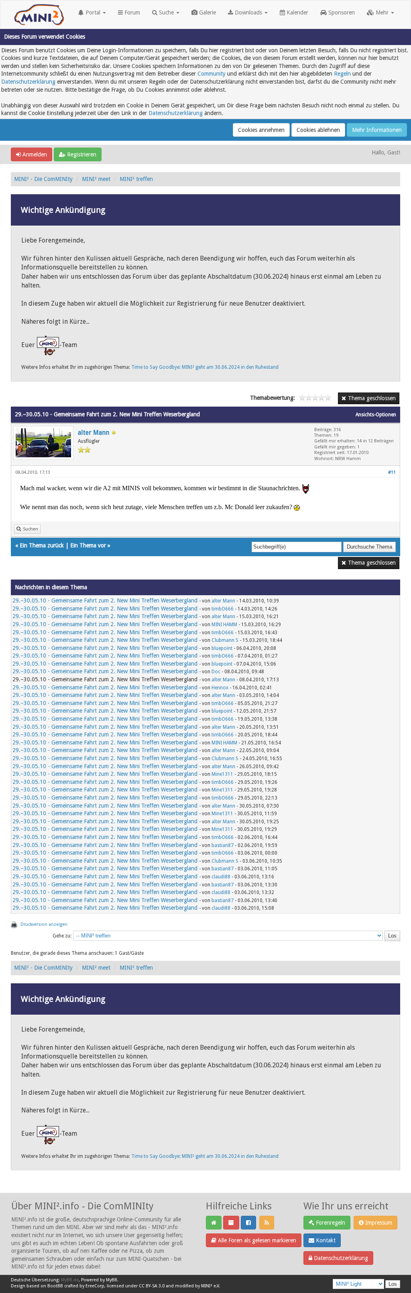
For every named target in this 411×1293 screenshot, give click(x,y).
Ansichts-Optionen (376, 414)
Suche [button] (166, 12)
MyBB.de (70, 1280)
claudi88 (221, 877)
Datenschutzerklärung (28, 81)
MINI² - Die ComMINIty (43, 179)
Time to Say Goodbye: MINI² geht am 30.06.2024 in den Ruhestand (205, 367)
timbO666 (223, 609)
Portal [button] (93, 12)
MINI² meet (96, 179)
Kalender (296, 12)
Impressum (378, 1222)
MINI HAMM (224, 624)
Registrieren (80, 154)
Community (211, 73)
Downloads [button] (248, 12)
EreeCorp (94, 1286)
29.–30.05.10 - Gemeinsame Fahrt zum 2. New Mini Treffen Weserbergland (104, 600)
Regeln (342, 73)
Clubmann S (225, 640)
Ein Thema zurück (42, 545)
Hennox (220, 688)
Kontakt (325, 1240)
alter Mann (93, 432)
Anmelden (34, 154)
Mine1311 (222, 774)
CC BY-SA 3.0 (152, 1286)
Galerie (206, 12)
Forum (131, 12)
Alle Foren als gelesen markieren (256, 1240)
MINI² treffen (136, 179)
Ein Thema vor (88, 545)
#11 (392, 472)
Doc (216, 671)
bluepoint (222, 648)
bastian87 (223, 845)
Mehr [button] (382, 12)
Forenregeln (329, 1222)
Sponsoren (341, 12)
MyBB (111, 1280)
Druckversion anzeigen (43, 924)
